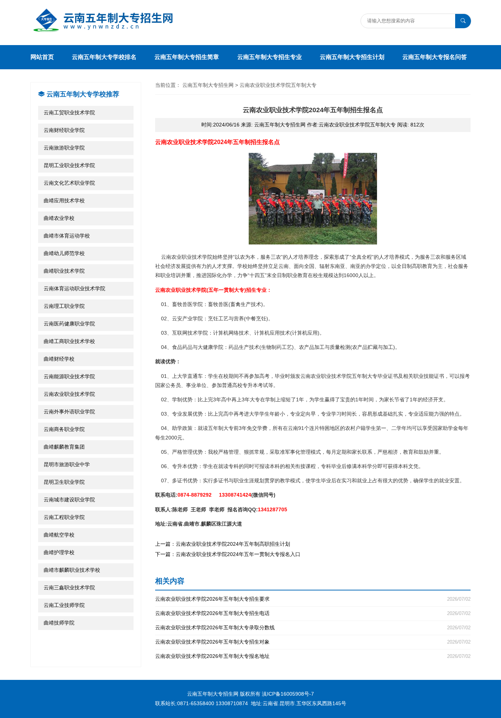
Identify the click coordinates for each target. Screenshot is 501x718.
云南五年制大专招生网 (208, 85)
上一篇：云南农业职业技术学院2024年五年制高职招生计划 (222, 544)
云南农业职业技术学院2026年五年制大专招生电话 (313, 613)
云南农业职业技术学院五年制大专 (278, 85)
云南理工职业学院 (64, 306)
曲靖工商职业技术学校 (69, 341)
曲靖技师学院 (59, 623)
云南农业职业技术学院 (69, 394)
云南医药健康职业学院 (69, 324)
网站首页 (42, 57)
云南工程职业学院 (64, 517)
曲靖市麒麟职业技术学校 (72, 570)
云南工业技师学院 (64, 605)
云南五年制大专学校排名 (104, 57)
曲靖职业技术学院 (64, 271)
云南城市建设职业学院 (69, 499)
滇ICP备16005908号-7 (288, 694)
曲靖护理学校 (59, 552)
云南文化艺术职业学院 (69, 183)
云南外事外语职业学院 (69, 412)
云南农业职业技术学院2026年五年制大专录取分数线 (313, 628)
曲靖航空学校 (59, 535)
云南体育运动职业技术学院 (74, 288)
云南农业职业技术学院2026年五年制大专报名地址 (313, 656)
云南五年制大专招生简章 (186, 57)
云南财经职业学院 (64, 130)
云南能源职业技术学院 (69, 376)
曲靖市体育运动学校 (67, 236)
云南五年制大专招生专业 (269, 57)
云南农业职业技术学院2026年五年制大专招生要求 (313, 599)
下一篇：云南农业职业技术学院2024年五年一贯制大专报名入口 (227, 554)
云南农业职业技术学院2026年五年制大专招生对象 (313, 642)
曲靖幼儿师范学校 (64, 253)
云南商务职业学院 (64, 429)
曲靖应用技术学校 (64, 200)
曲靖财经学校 (59, 359)
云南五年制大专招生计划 (352, 57)
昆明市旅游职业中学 (67, 464)
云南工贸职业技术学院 (69, 112)
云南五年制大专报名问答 (434, 57)
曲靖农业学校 (59, 218)
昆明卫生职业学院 (64, 482)
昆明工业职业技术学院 (69, 165)
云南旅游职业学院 (64, 148)
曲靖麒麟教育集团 (64, 447)
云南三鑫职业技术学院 (69, 587)
